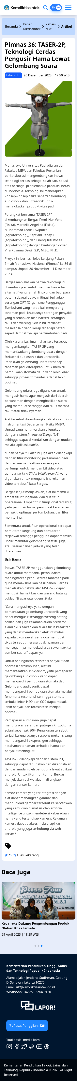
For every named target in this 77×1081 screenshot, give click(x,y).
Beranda (11, 26)
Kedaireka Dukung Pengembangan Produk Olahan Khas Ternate (35, 925)
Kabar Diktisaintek (32, 26)
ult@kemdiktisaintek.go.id (35, 987)
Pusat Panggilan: (29, 1025)
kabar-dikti (50, 26)
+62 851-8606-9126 (37, 992)
